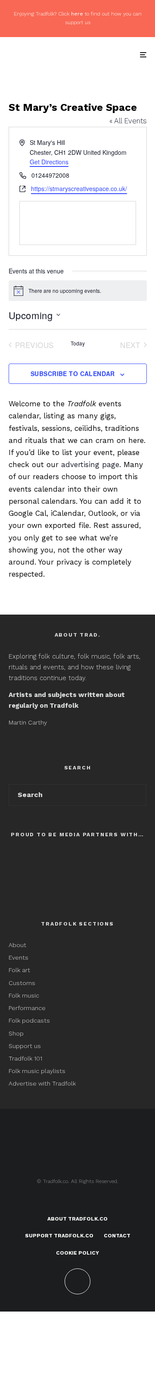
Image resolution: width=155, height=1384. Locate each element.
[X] (77, 1202)
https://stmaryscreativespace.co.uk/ (79, 188)
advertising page (90, 464)
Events (18, 957)
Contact (117, 1236)
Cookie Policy (77, 1253)
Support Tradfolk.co (59, 1236)
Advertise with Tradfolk (42, 1083)
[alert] (78, 290)
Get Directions (49, 161)
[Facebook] (61, 1202)
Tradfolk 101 (25, 1058)
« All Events (128, 120)
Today (78, 343)
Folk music (24, 995)
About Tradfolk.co (77, 1219)
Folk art (20, 970)
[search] (137, 795)
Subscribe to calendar (73, 373)
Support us (25, 1045)
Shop (16, 1033)
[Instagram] (94, 1202)
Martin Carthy (28, 722)
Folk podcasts (29, 1020)
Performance (27, 1007)
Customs (22, 982)
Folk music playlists (37, 1070)
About (17, 944)
